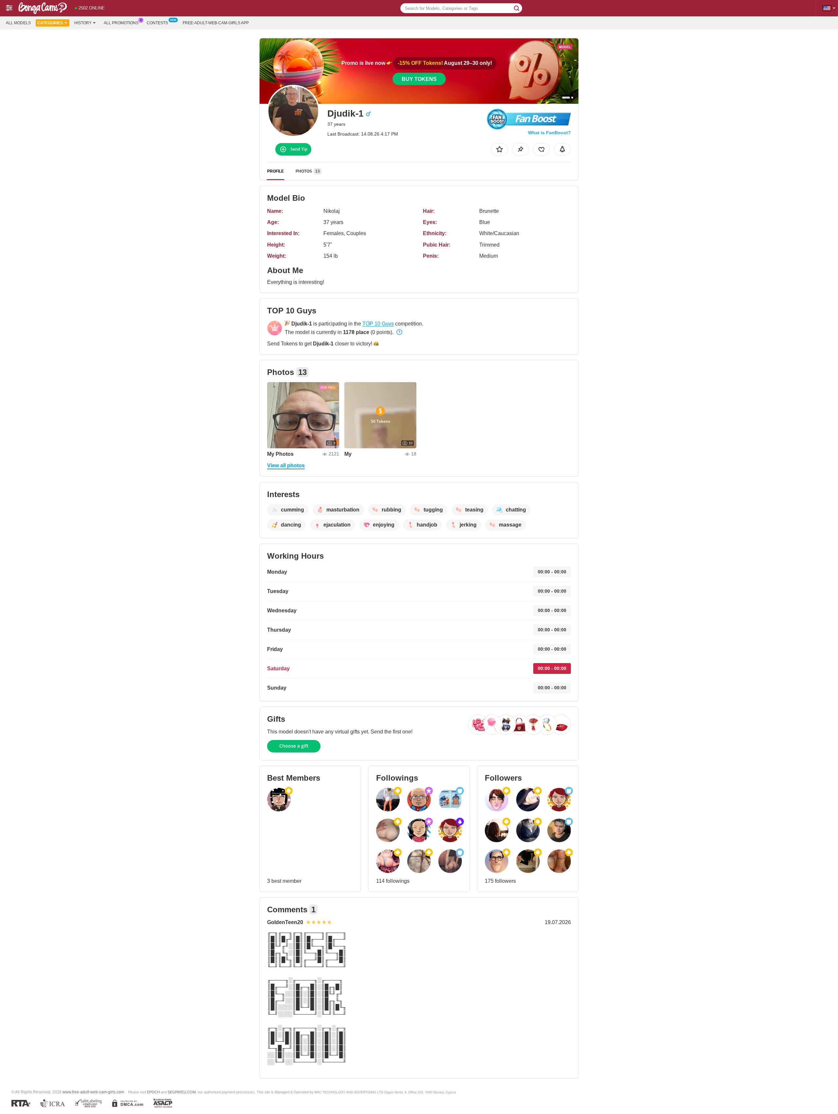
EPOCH (153, 1092)
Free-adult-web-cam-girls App (216, 23)
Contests (157, 23)
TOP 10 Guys (378, 323)
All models (18, 23)
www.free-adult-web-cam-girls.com (93, 1092)
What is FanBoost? (549, 132)
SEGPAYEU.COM (182, 1092)
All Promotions (121, 23)
